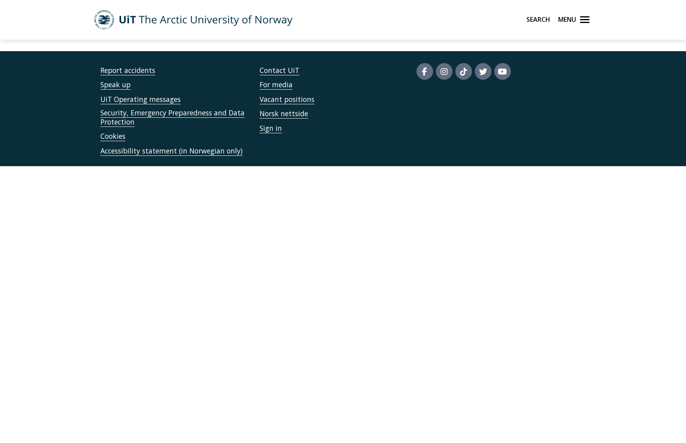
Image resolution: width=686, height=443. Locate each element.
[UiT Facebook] (424, 71)
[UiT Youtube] (502, 71)
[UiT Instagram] (444, 71)
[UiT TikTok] (463, 71)
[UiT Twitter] (483, 71)
